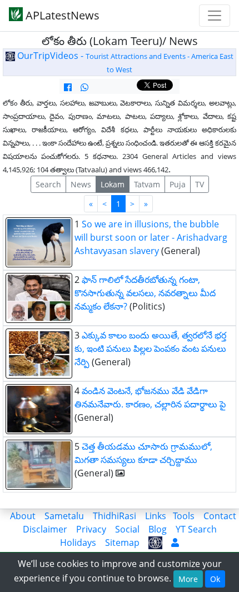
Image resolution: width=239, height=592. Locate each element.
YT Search (196, 529)
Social (127, 529)
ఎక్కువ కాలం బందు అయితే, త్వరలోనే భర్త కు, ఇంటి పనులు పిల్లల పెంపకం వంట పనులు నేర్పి (150, 348)
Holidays (78, 542)
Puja (178, 184)
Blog (157, 529)
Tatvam (147, 184)
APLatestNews (61, 15)
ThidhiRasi (114, 516)
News (81, 184)
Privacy (91, 529)
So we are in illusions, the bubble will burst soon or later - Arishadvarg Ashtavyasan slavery (150, 237)
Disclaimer (45, 529)
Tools (184, 516)
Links (155, 516)
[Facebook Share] (68, 87)
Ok (215, 579)
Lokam (113, 184)
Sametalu (64, 516)
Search (48, 184)
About (23, 516)
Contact (219, 516)
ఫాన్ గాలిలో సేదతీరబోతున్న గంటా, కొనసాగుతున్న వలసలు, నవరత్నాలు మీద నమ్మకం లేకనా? (145, 292)
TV (199, 184)
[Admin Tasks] (175, 542)
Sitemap (122, 542)
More (188, 579)
